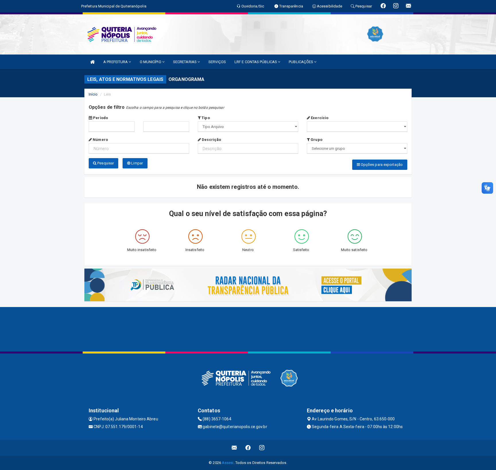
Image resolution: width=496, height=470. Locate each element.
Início (93, 94)
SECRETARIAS (185, 62)
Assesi (228, 463)
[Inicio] (92, 62)
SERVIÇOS (217, 62)
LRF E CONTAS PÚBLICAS (256, 62)
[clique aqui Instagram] (262, 448)
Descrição (211, 139)
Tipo (205, 118)
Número (100, 139)
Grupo (316, 139)
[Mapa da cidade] (248, 328)
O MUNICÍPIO (151, 62)
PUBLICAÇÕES (301, 62)
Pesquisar (105, 163)
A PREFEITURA (116, 62)
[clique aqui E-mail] (234, 448)
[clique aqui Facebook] (248, 448)
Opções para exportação (381, 164)
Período (100, 118)
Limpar (136, 163)
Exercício (319, 118)
